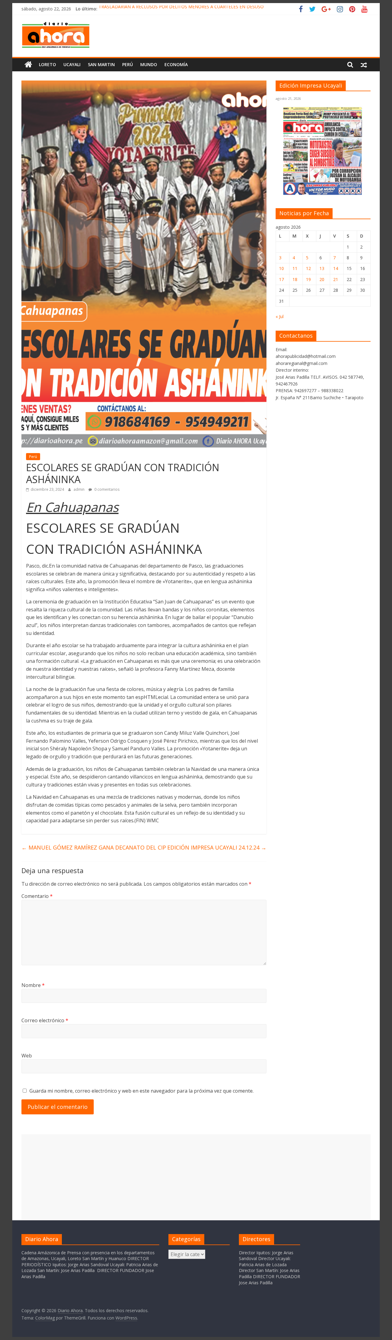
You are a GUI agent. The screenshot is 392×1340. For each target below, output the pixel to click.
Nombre (33, 985)
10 (281, 268)
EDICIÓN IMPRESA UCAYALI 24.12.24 (216, 847)
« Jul (280, 316)
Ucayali (72, 64)
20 (321, 279)
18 (294, 279)
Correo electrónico (44, 1020)
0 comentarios (106, 489)
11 (294, 268)
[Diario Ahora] (28, 64)
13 (321, 268)
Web (26, 1055)
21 (335, 279)
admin (79, 489)
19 (308, 279)
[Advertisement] (196, 1177)
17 (281, 279)
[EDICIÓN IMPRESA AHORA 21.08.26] (323, 194)
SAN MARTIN (101, 64)
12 (308, 268)
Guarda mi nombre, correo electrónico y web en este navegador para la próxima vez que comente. (141, 1090)
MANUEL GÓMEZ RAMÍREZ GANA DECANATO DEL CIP (93, 847)
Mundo (148, 64)
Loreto (47, 64)
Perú (127, 64)
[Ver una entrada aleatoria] (364, 64)
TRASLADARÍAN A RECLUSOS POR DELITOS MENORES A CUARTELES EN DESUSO (181, 9)
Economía (176, 64)
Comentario (37, 896)
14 (335, 268)
